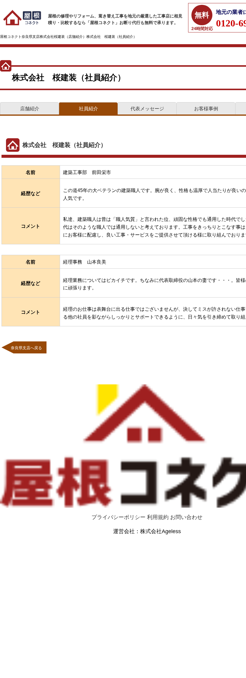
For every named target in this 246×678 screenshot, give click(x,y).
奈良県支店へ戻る (26, 348)
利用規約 (158, 517)
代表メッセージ (147, 108)
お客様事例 (206, 108)
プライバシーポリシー (119, 517)
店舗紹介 (29, 108)
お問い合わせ (186, 517)
